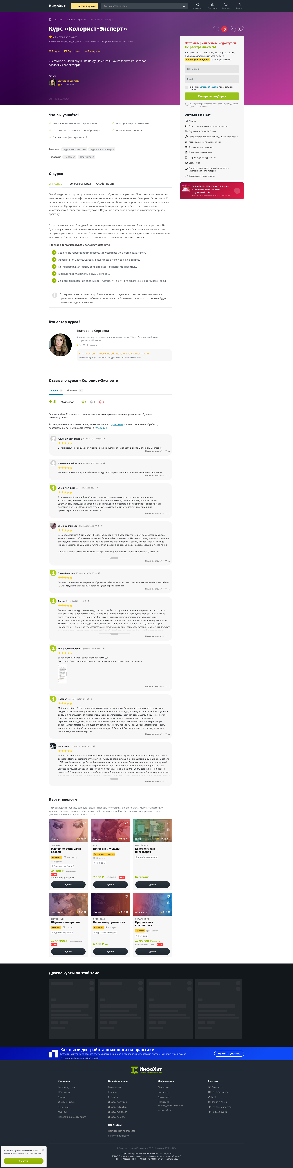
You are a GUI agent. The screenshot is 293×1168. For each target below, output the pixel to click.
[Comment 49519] (104, 463)
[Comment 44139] (88, 601)
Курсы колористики (75, 149)
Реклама (112, 1091)
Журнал (62, 1111)
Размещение (115, 1087)
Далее (68, 884)
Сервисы (113, 1096)
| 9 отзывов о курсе (66, 36)
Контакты (163, 1091)
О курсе (55, 390)
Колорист (70, 156)
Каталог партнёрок (118, 1135)
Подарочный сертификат (72, 1116)
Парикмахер (87, 156)
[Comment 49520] (104, 438)
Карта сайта (164, 1110)
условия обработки (209, 86)
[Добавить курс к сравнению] (216, 29)
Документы (164, 1096)
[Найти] (184, 6)
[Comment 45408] (99, 573)
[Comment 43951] (104, 648)
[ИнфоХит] (57, 6)
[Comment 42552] (94, 746)
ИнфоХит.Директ (117, 1111)
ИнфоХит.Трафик (117, 1106)
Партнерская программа (121, 1130)
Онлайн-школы (67, 1101)
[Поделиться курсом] (233, 29)
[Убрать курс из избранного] (224, 29)
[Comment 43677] (91, 698)
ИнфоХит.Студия (117, 1101)
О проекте (163, 1087)
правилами (117, 424)
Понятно (23, 1160)
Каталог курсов (66, 1087)
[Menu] (74, 6)
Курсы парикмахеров (102, 149)
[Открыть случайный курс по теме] (241, 29)
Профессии (64, 1091)
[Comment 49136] (98, 487)
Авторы (62, 1096)
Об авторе (74, 390)
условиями (101, 427)
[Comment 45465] (102, 525)
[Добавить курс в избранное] (84, 823)
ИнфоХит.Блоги (116, 1116)
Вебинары (64, 1106)
